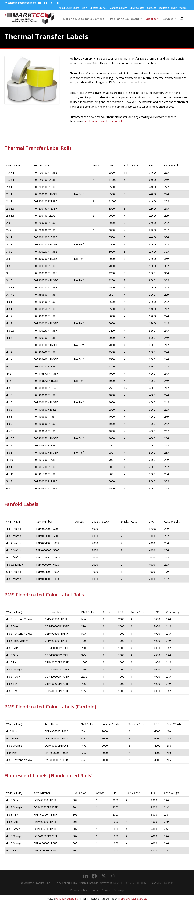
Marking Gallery (118, 7)
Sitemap (119, 890)
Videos (183, 7)
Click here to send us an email (103, 121)
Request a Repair (168, 7)
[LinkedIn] (39, 3)
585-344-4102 (137, 883)
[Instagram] (57, 3)
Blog (84, 7)
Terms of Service (100, 890)
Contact (151, 7)
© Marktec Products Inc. (35, 883)
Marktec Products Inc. (66, 899)
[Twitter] (51, 3)
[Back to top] (181, 890)
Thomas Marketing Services (132, 899)
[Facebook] (45, 3)
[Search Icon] (182, 18)
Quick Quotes (136, 7)
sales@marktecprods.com (22, 3)
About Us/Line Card (69, 7)
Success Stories (98, 7)
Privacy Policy (78, 890)
